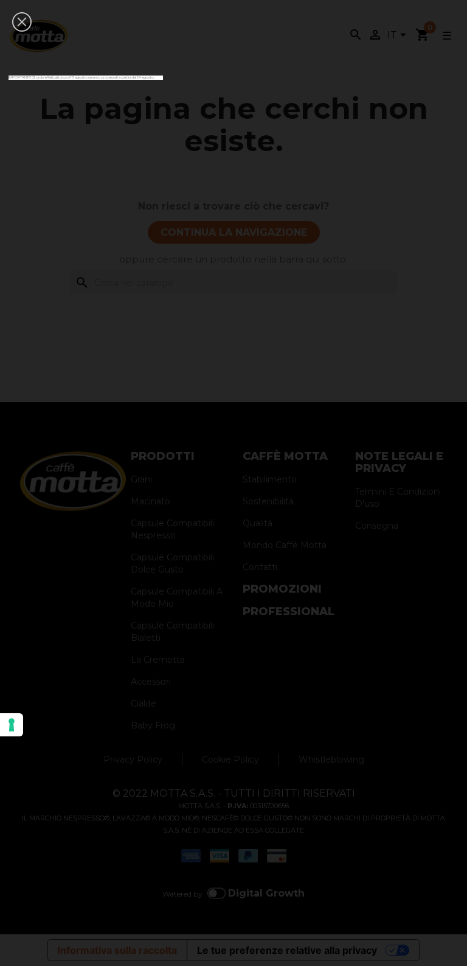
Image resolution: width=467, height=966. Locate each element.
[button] (22, 22)
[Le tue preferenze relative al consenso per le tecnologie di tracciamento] (11, 724)
